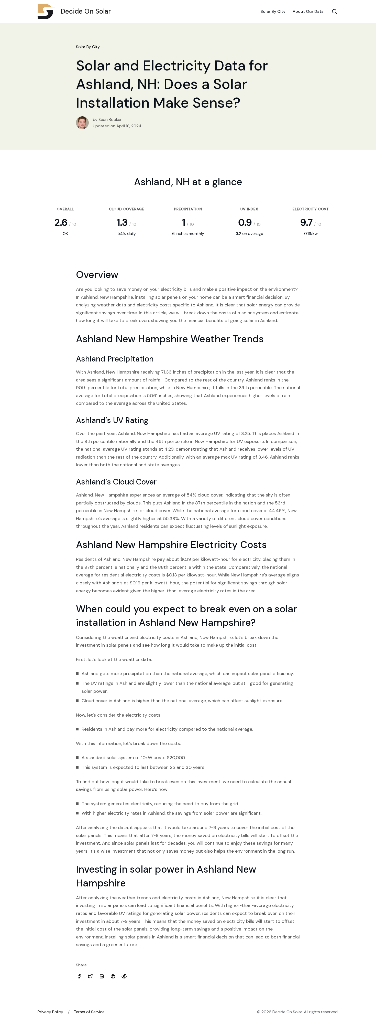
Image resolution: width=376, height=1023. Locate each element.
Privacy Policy (50, 1012)
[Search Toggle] (334, 11)
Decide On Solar (86, 11)
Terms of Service (89, 1012)
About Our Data (308, 11)
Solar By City (272, 11)
